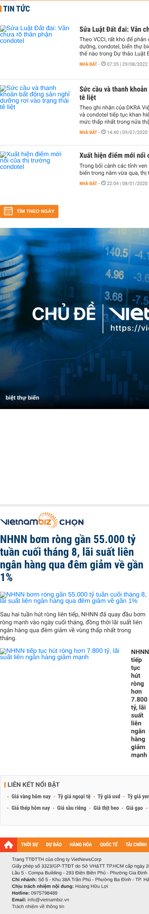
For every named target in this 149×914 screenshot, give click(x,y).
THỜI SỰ (29, 845)
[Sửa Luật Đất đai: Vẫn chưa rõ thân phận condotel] (36, 49)
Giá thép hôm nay (31, 808)
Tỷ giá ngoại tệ (74, 796)
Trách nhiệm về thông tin (38, 906)
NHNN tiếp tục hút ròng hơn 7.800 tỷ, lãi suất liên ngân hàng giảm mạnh (140, 703)
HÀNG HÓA (81, 845)
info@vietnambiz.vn (48, 900)
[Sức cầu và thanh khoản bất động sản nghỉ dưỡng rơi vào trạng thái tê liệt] (36, 109)
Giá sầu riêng (71, 808)
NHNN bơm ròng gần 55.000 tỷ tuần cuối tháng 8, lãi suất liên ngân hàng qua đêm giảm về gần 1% (71, 558)
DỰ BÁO (54, 845)
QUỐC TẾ (109, 845)
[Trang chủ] (8, 845)
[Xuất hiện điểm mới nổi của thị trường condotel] (36, 175)
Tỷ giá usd (109, 796)
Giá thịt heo (106, 808)
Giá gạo (134, 808)
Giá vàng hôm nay (31, 796)
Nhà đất (88, 64)
